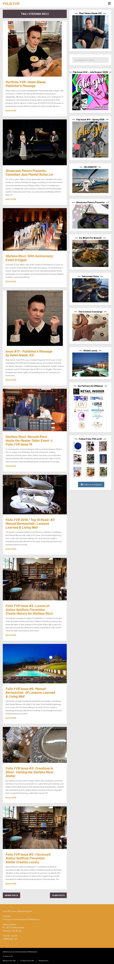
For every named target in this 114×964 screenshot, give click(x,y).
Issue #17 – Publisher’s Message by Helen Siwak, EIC (29, 353)
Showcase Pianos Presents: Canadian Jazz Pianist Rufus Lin (29, 172)
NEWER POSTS (11, 895)
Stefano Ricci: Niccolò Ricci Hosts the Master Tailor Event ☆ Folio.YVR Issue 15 (29, 440)
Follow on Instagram (92, 484)
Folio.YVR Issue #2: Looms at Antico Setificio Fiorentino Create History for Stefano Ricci (29, 609)
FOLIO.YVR (11, 3)
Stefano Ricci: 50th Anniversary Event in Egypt (29, 258)
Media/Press (43, 960)
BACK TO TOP (9, 956)
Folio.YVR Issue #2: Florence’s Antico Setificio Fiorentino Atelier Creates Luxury (28, 858)
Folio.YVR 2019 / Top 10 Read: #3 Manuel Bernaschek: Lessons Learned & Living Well (30, 523)
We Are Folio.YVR (9, 960)
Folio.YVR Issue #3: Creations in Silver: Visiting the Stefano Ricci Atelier (29, 772)
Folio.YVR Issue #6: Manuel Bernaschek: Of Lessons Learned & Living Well (30, 692)
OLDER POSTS (58, 895)
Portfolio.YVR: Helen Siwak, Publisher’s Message (26, 84)
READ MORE (11, 110)
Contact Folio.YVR (27, 960)
